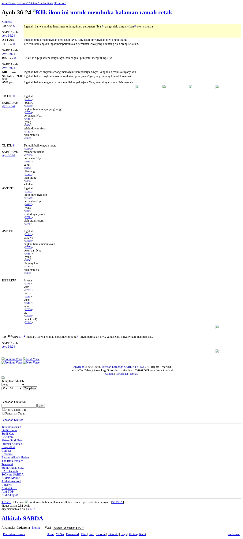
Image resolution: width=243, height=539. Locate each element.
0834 (27, 125)
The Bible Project (12, 460)
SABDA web (10, 471)
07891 (28, 131)
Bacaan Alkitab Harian (15, 457)
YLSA (32, 509)
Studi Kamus (9, 430)
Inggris (36, 527)
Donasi (134, 373)
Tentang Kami (137, 534)
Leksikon (7, 437)
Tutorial (101, 534)
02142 (28, 99)
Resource (7, 454)
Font (91, 534)
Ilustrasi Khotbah (12, 443)
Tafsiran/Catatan (27, 3)
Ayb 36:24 (8, 35)
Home (50, 534)
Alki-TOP (8, 491)
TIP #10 (6, 502)
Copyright (78, 366)
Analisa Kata (45, 3)
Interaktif (113, 534)
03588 (28, 105)
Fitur (84, 534)
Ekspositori (8, 447)
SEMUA (117, 502)
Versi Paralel (9, 3)
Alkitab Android (11, 481)
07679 (28, 112)
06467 (28, 118)
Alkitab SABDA (22, 518)
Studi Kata (8, 433)
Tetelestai (7, 464)
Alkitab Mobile (11, 477)
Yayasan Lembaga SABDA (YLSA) (123, 366)
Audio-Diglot (10, 495)
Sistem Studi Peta (12, 440)
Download (72, 534)
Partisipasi (122, 373)
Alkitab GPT (9, 488)
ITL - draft (60, 3)
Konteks (7, 21)
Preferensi (234, 534)
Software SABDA (13, 474)
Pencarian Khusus (12, 419)
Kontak (109, 373)
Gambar (6, 450)
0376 (27, 138)
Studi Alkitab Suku (13, 467)
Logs (124, 534)
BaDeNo (7, 484)
